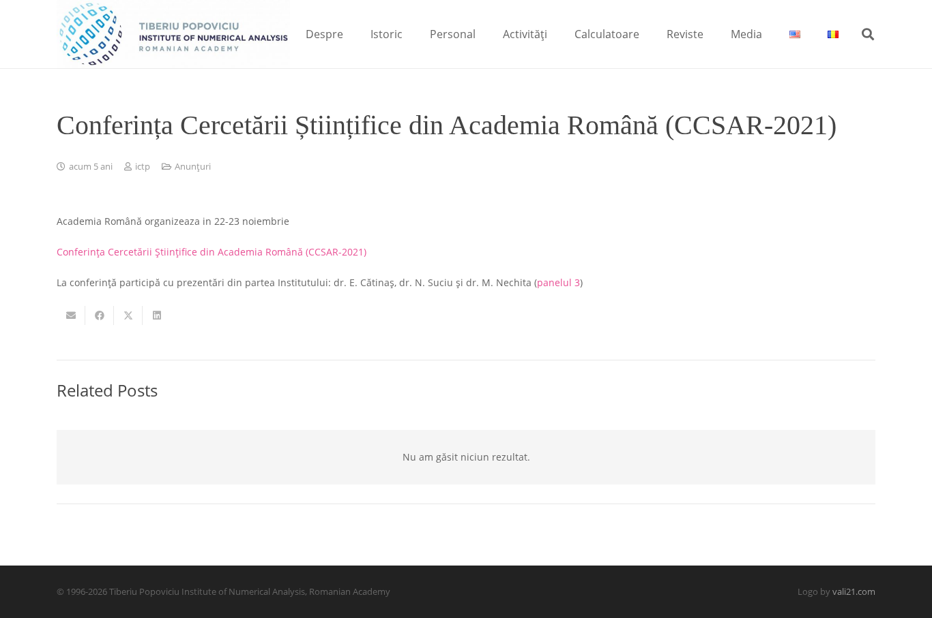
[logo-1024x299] (173, 34)
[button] (353, 33)
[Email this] (71, 315)
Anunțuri (193, 166)
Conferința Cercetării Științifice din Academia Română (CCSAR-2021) (211, 251)
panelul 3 (558, 282)
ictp (142, 166)
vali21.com (853, 592)
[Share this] (99, 315)
